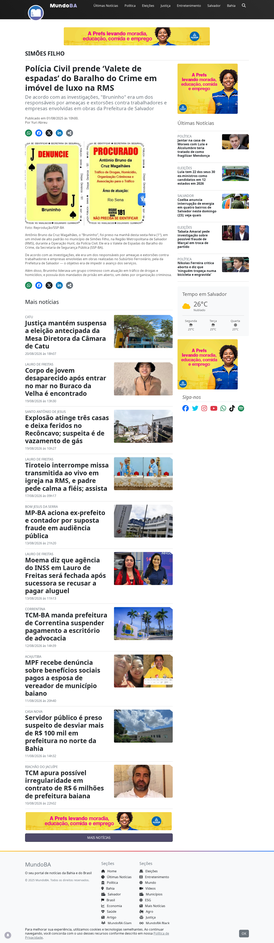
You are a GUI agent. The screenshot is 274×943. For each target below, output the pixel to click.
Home (112, 871)
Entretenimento (189, 5)
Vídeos (150, 888)
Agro (149, 911)
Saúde (111, 911)
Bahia (231, 5)
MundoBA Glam (119, 923)
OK (244, 933)
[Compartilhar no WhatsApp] (28, 132)
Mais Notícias (154, 906)
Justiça (165, 5)
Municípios (153, 894)
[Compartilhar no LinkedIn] (59, 132)
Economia (114, 906)
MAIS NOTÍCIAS (99, 837)
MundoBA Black (157, 923)
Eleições (148, 5)
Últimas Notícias (105, 5)
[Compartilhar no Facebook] (38, 132)
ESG (147, 900)
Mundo (150, 882)
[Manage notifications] (8, 935)
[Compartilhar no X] (49, 132)
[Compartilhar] (69, 132)
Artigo (111, 917)
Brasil (110, 900)
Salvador (214, 5)
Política (130, 5)
